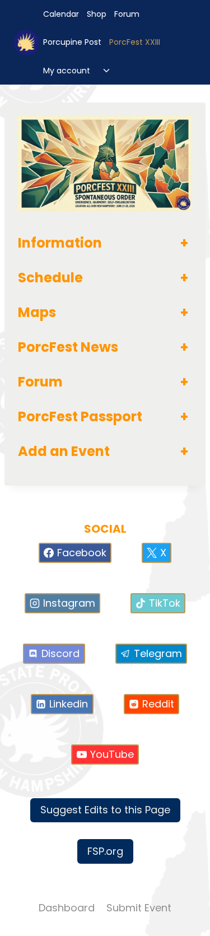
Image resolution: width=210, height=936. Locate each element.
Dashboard (67, 908)
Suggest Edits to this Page (105, 810)
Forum (126, 14)
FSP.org (105, 851)
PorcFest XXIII (134, 42)
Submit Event (138, 908)
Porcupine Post (72, 42)
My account (66, 70)
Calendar (61, 14)
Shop (96, 14)
